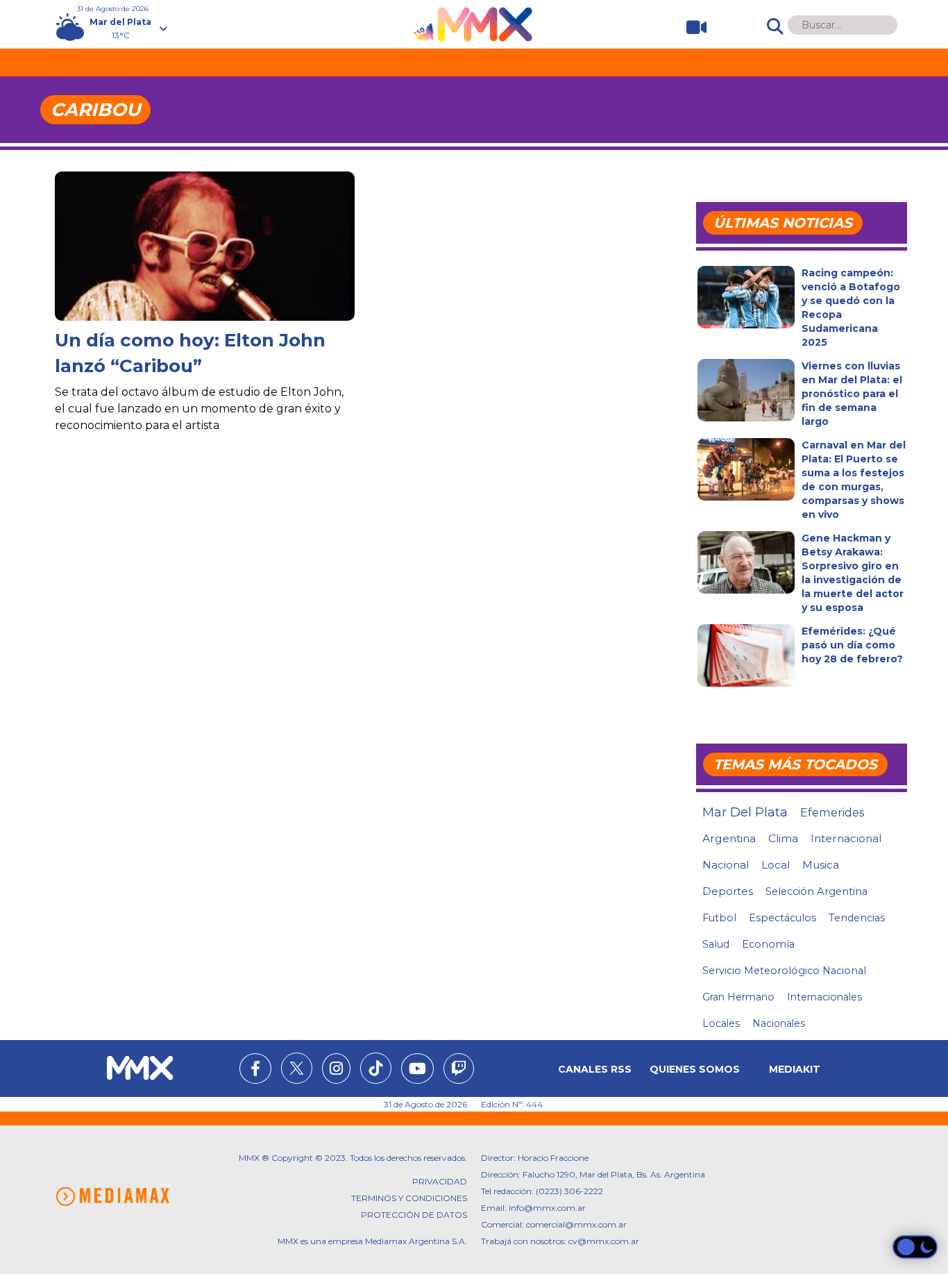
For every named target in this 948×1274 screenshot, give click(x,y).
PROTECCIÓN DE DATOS (414, 1214)
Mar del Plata (745, 812)
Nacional (725, 864)
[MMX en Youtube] (417, 1070)
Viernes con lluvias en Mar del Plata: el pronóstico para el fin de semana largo (852, 394)
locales (721, 1023)
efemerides (832, 812)
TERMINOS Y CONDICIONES (409, 1198)
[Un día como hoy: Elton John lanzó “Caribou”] (205, 255)
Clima (783, 838)
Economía (768, 944)
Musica (820, 865)
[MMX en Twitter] (296, 1068)
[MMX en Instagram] (336, 1070)
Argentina (729, 838)
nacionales (778, 1023)
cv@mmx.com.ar (603, 1241)
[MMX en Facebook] (255, 1070)
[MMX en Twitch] (458, 1070)
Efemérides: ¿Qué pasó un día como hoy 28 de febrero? (852, 645)
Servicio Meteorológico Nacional (784, 970)
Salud (715, 944)
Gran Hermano (738, 997)
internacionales (824, 997)
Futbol (719, 918)
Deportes (727, 891)
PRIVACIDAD (439, 1181)
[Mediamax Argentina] (112, 1196)
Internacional (846, 838)
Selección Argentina (816, 891)
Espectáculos (782, 918)
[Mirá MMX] (690, 27)
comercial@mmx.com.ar (576, 1224)
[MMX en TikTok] (375, 1068)
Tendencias (857, 918)
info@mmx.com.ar (547, 1207)
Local (775, 864)
